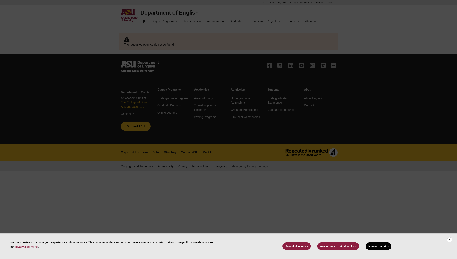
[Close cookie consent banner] (449, 239)
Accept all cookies (296, 246)
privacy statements (26, 246)
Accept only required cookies (338, 246)
